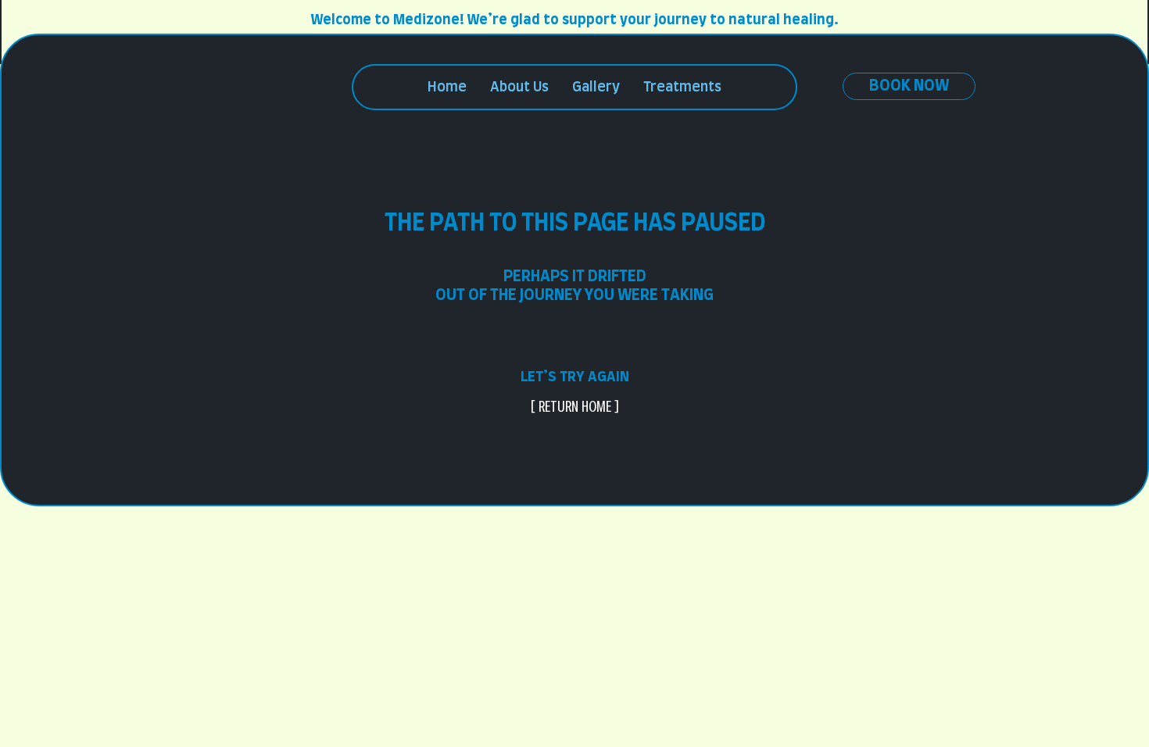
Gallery (596, 87)
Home (447, 87)
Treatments (682, 87)
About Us (519, 87)
